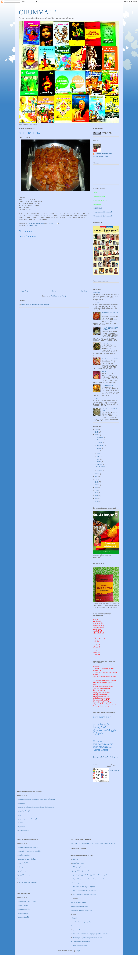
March (99, 462)
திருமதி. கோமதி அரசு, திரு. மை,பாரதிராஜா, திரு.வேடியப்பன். (36, 807)
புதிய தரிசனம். (22, 867)
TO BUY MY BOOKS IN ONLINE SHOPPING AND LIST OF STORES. (93, 843)
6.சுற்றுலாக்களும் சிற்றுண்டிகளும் (102, 212)
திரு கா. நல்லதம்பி (23, 830)
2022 (96, 476)
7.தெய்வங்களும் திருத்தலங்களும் (102, 216)
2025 (96, 432)
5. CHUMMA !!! (97, 208)
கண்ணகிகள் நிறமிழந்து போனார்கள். (81, 910)
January (99, 470)
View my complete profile (100, 156)
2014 (96, 495)
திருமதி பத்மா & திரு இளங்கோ (27, 859)
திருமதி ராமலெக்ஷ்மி (24, 811)
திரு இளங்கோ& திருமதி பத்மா (27, 901)
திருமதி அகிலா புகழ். (24, 875)
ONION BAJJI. (106, 372)
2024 (96, 435)
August (99, 448)
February (100, 464)
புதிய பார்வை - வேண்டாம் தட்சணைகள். (84, 894)
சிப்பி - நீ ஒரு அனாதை (78, 867)
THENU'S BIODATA (113, 770)
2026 (96, 429)
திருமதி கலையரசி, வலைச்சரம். (28, 882)
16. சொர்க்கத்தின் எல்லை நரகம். (80, 941)
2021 (96, 479)
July (98, 451)
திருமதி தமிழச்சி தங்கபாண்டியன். (28, 863)
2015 (96, 493)
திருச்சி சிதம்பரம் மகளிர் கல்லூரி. (28, 819)
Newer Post (24, 291)
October (99, 442)
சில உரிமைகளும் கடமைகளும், (79, 906)
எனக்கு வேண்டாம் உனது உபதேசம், (81, 922)
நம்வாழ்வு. (75, 859)
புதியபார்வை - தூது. (78, 863)
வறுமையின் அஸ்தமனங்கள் (78, 902)
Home (54, 291)
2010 (96, 498)
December (100, 437)
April (98, 459)
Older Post (84, 291)
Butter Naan (96, 292)
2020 (96, 482)
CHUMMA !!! (37, 12)
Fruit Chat (96, 303)
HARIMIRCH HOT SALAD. (110, 358)
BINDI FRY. (105, 343)
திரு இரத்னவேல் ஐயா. (24, 855)
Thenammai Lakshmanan (103, 154)
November (100, 440)
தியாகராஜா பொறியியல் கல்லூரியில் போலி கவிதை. (88, 937)
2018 (96, 487)
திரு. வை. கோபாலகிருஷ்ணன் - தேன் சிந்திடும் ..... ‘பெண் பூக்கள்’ (104, 745)
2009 (96, 501)
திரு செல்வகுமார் (23, 871)
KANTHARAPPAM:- (108, 385)
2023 (96, 474)
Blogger (78, 951)
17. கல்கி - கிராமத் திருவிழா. (79, 945)
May (98, 456)
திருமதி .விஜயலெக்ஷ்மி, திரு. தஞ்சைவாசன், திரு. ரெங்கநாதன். (36, 799)
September (100, 445)
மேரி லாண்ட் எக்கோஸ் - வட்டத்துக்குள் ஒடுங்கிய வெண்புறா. (90, 933)
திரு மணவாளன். (23, 815)
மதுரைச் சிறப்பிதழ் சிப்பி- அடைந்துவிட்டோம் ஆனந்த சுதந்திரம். (90, 875)
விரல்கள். (73, 926)
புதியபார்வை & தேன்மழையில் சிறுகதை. (84, 886)
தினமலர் (20, 822)
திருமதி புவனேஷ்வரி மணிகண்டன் (28, 847)
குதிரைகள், (74, 918)
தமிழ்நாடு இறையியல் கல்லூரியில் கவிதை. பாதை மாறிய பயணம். (91, 879)
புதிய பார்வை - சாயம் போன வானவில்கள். (84, 890)
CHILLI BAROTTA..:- (32, 225)
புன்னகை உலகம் (23, 913)
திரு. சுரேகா (21, 803)
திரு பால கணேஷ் (23, 879)
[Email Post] (57, 223)
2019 (96, 485)
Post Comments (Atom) (58, 296)
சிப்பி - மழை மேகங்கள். (79, 883)
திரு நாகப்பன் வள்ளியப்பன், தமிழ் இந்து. (30, 851)
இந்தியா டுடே (22, 826)
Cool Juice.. (96, 399)
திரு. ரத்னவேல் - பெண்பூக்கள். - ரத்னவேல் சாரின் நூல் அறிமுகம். (104, 729)
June (98, 453)
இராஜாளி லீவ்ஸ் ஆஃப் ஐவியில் (81, 871)
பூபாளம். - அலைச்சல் (79, 930)
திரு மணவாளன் (23, 905)
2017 (96, 490)
